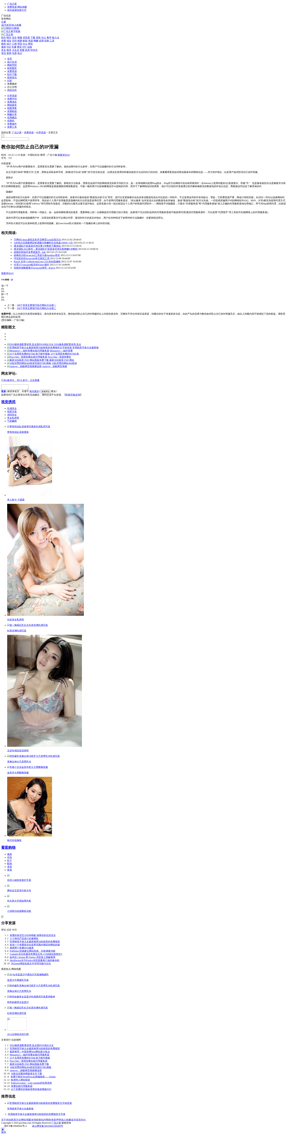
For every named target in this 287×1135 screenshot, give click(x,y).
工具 (52, 40)
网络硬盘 (12, 105)
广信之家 (12, 4)
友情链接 (36, 1119)
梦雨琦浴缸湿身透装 (18, 432)
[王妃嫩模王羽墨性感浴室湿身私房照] (44, 746)
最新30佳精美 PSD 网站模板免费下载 (29, 1064)
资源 (30, 40)
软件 (3, 37)
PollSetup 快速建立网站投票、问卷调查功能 (32, 951)
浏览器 (26, 37)
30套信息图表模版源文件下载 (26, 1073)
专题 (14, 53)
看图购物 (8, 847)
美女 (3, 50)
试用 (41, 40)
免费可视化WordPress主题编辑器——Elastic (33, 1076)
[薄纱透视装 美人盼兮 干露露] (29, 495)
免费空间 (12, 99)
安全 (14, 37)
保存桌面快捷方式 (16, 10)
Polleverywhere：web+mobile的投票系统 (31, 1083)
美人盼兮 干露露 (16, 499)
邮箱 (25, 40)
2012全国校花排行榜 (18, 1034)
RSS (83, 1119)
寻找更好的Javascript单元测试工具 (31, 258)
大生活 (15, 50)
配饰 (9, 863)
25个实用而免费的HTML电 (65, 354)
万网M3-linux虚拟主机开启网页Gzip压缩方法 (37, 239)
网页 (30, 44)
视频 (19, 37)
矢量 (14, 47)
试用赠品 (12, 117)
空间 (14, 40)
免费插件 (12, 124)
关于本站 (6, 1119)
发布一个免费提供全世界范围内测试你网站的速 (35, 944)
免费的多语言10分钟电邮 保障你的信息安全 (33, 935)
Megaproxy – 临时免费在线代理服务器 (29, 1054)
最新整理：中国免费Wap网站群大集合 (30, 1051)
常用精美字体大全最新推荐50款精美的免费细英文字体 (36, 1114)
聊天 (9, 37)
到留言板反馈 (73, 394)
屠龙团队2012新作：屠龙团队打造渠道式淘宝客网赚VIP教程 (46, 249)
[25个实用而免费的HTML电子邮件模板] (28, 354)
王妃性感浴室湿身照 (18, 750)
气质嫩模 (12, 421)
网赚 (35, 40)
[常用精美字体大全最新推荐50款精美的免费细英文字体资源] (39, 347)
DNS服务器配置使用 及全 (67, 344)
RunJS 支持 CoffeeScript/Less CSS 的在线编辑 (37, 261)
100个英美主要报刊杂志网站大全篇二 (36, 308)
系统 (38, 37)
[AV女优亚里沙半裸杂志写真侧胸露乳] (28, 974)
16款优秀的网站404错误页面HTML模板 (30, 1067)
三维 (14, 44)
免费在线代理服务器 (21, 1086)
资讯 (3, 53)
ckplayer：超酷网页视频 (54, 366)
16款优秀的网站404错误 (64, 363)
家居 (9, 870)
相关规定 (34, 391)
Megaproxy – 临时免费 (61, 350)
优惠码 (10, 120)
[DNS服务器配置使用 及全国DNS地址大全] (30, 344)
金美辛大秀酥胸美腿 (18, 772)
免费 (3, 40)
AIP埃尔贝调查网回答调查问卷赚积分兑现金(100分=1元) (43, 242)
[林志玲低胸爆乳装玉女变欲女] (29, 835)
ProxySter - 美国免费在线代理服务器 (28, 1061)
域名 (9, 40)
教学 (49, 37)
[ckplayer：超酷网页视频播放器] (24, 366)
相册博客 (12, 108)
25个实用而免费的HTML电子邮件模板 (30, 1058)
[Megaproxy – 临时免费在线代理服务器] (28, 350)
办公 (43, 37)
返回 (3, 1132)
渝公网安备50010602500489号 (47, 1126)
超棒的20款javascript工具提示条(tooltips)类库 (37, 255)
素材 (3, 47)
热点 (19, 53)
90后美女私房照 (15, 619)
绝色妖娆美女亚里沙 (18, 1002)
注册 (3, 22)
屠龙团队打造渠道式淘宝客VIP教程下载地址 (37, 246)
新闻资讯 (12, 77)
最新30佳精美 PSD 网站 (61, 360)
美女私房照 (13, 418)
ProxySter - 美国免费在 (59, 357)
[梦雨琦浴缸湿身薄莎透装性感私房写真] (28, 426)
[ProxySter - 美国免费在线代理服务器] (27, 357)
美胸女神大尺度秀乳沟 (19, 761)
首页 (9, 58)
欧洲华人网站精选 (20, 1080)
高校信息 (12, 90)
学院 (19, 44)
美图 (22, 50)
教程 (3, 44)
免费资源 (12, 7)
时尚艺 (34, 50)
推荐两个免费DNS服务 (22, 948)
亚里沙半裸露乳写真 (18, 980)
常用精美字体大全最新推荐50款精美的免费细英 (35, 941)
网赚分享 (12, 114)
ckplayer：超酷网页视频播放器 (26, 1070)
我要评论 (64, 155)
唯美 (9, 50)
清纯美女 (12, 414)
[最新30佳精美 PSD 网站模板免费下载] (28, 360)
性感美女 (12, 408)
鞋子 (9, 860)
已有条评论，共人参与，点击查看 (20, 380)
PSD (9, 47)
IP (12, 279)
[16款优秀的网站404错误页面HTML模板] (29, 363)
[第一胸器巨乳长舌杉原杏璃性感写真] (27, 625)
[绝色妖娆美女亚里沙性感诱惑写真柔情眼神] (31, 996)
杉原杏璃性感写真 (16, 630)
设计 (9, 44)
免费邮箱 (12, 111)
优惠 (46, 40)
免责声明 (56, 1119)
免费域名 (12, 102)
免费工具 (12, 127)
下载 (32, 37)
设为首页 (6, 25)
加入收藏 (16, 25)
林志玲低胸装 (14, 840)
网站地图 (22, 7)
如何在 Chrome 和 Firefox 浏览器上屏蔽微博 (32, 957)
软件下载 (12, 74)
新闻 (9, 53)
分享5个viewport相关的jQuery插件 (31, 264)
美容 (9, 866)
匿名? (54, 391)
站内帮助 (46, 1119)
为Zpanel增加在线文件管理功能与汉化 (31, 963)
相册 (19, 40)
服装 (9, 854)
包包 (9, 857)
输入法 (55, 37)
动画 (29, 47)
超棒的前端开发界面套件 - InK (30, 252)
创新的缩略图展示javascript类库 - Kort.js (34, 268)
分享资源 (12, 95)
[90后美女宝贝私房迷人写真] (45, 615)
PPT (24, 47)
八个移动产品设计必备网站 (24, 938)
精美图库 (12, 68)
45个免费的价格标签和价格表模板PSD (31, 1089)
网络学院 (12, 65)
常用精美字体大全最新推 (85, 347)
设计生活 (12, 62)
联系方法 (16, 1119)
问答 (9, 80)
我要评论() (7, 273)
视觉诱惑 (8, 402)
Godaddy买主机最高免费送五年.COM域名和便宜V (36, 954)
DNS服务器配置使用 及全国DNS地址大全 (32, 1045)
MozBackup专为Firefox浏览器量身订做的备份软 (34, 960)
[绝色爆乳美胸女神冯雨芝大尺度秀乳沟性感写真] (33, 756)
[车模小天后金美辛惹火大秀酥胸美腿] (27, 767)
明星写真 (12, 411)
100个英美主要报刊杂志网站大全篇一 (36, 305)
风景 (27, 50)
